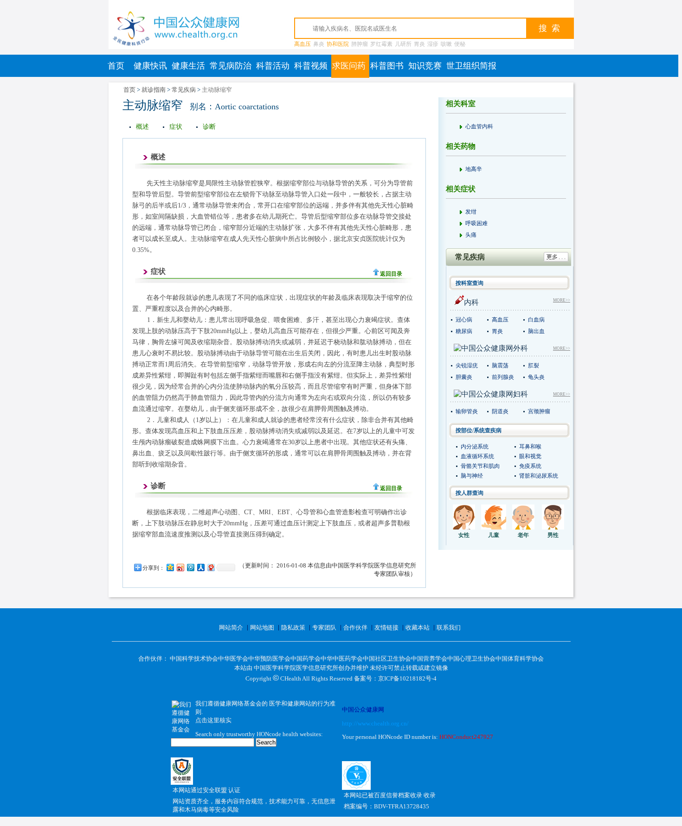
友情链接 (386, 627)
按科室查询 (469, 283)
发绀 (470, 211)
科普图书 (387, 65)
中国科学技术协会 (194, 658)
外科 (520, 348)
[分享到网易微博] (211, 567)
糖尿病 (464, 331)
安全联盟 (215, 790)
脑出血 (536, 331)
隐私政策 (293, 627)
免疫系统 (530, 466)
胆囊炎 (464, 377)
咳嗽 (446, 44)
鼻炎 (318, 44)
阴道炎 (500, 411)
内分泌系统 (475, 446)
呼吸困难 (476, 223)
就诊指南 (154, 89)
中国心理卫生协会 (471, 658)
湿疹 (432, 44)
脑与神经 (472, 476)
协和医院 (338, 44)
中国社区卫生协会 (387, 658)
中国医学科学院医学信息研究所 (296, 667)
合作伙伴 (355, 627)
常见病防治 (230, 65)
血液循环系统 (477, 456)
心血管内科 (479, 126)
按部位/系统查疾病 (479, 430)
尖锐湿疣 (467, 365)
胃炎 (419, 44)
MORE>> (561, 300)
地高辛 (473, 169)
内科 (471, 302)
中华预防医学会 (269, 658)
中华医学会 (233, 658)
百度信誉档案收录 (399, 795)
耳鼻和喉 (530, 446)
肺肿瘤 (359, 44)
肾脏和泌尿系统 (538, 476)
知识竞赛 (425, 65)
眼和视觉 (530, 456)
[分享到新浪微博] (180, 567)
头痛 (470, 235)
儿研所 (403, 44)
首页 (116, 65)
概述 (142, 126)
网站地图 (262, 627)
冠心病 (464, 319)
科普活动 (273, 65)
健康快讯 (150, 65)
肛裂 (533, 365)
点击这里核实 (213, 720)
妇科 (520, 394)
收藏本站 (417, 627)
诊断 (209, 126)
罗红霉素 (381, 44)
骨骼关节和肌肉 (480, 466)
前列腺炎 (503, 377)
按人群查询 (469, 493)
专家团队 (324, 627)
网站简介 (231, 627)
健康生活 (188, 65)
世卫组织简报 (471, 65)
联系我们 (449, 627)
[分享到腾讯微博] (190, 567)
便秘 (459, 44)
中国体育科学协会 (519, 658)
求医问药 (349, 65)
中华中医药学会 (342, 658)
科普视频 (311, 65)
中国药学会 (305, 658)
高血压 (302, 44)
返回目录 (391, 274)
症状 (175, 126)
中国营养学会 (429, 658)
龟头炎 (536, 377)
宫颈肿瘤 (539, 411)
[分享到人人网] (200, 567)
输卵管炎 (467, 411)
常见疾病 (184, 89)
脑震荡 (500, 365)
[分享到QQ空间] (170, 567)
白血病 (536, 319)
